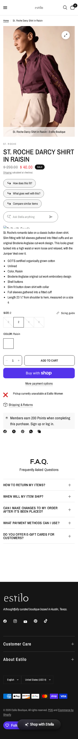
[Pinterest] (23, 431)
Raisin (8, 343)
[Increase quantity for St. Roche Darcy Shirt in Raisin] (18, 360)
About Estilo (15, 659)
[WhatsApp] (31, 431)
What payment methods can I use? (31, 522)
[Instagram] (18, 621)
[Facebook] (5, 431)
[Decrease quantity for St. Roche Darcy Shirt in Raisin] (6, 360)
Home (6, 20)
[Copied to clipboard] (40, 431)
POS (50, 710)
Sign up (36, 423)
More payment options (39, 383)
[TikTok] (49, 621)
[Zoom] (66, 35)
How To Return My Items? (24, 484)
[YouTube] (28, 621)
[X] (14, 431)
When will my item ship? (23, 496)
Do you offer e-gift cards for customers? (28, 536)
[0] (72, 7)
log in (49, 423)
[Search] (65, 7)
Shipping (7, 172)
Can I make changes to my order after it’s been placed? (30, 509)
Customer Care (17, 644)
